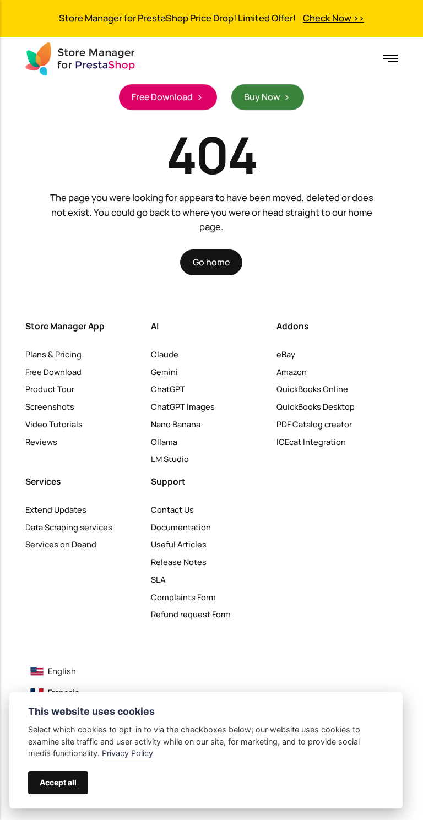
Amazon (291, 371)
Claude (164, 354)
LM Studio (170, 458)
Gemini (164, 371)
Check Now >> (333, 18)
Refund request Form (191, 614)
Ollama (164, 441)
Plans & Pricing (53, 354)
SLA (158, 579)
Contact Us (172, 509)
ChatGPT (168, 388)
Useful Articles (179, 544)
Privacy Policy (127, 753)
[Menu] (387, 59)
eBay (285, 354)
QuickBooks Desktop (315, 406)
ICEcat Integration (311, 441)
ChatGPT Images (183, 406)
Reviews (41, 441)
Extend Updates (55, 509)
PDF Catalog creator (314, 424)
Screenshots (49, 406)
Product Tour (49, 388)
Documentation (181, 527)
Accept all (58, 782)
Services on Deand (60, 544)
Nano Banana (175, 424)
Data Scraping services (68, 527)
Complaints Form (183, 596)
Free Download (53, 371)
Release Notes (179, 561)
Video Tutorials (54, 424)
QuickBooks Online (312, 388)
